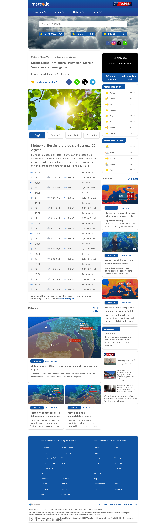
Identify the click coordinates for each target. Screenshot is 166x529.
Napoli (97, 478)
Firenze (117, 468)
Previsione (111, 208)
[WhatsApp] (125, 43)
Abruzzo (65, 478)
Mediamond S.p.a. (47, 518)
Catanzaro (119, 489)
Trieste (97, 463)
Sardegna (65, 494)
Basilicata (45, 489)
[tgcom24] (122, 4)
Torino (96, 447)
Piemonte (45, 447)
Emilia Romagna (48, 463)
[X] (119, 43)
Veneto (64, 458)
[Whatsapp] (77, 82)
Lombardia (66, 453)
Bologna (118, 463)
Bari (116, 483)
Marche (64, 463)
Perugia (97, 473)
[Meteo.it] (40, 4)
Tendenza (37, 361)
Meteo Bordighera (66, 298)
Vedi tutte (95, 309)
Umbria (44, 473)
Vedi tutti (133, 178)
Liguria (44, 453)
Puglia (64, 483)
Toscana (64, 468)
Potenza (97, 489)
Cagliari (118, 494)
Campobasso (99, 483)
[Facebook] (108, 43)
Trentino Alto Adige (49, 458)
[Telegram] (93, 82)
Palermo (97, 494)
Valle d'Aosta (67, 447)
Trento (97, 458)
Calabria (65, 489)
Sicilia (43, 494)
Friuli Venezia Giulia (49, 468)
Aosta (117, 447)
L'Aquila (117, 478)
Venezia (117, 458)
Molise (44, 483)
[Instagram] (113, 43)
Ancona (97, 468)
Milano (117, 453)
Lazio (63, 473)
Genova (97, 453)
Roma (116, 473)
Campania (45, 478)
